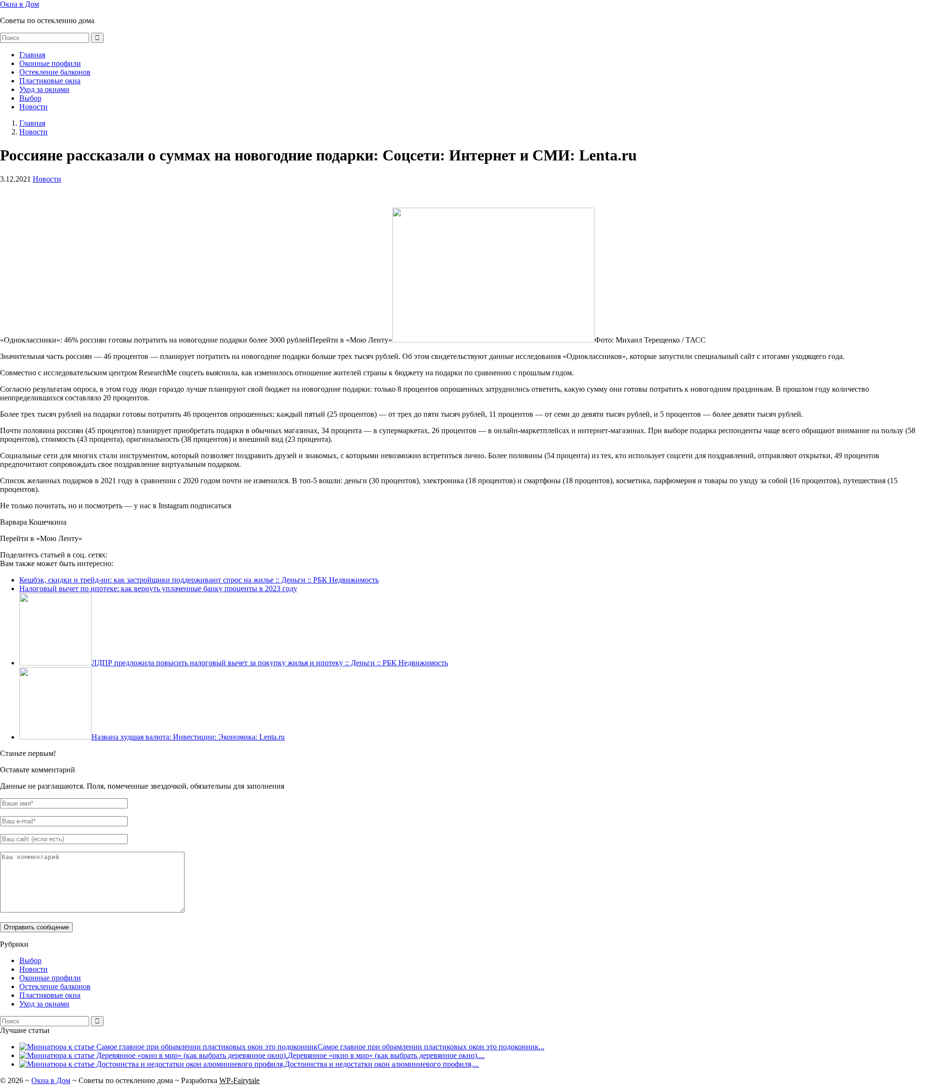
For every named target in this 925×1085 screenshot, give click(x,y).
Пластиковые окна (49, 81)
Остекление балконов (55, 72)
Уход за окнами (44, 89)
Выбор (30, 98)
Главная (32, 55)
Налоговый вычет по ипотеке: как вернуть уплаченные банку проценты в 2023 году (158, 588)
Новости (33, 107)
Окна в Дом (19, 4)
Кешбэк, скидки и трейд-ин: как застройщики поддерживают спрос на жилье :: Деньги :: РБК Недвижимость (199, 580)
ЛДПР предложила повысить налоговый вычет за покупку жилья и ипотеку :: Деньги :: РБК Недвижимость (270, 663)
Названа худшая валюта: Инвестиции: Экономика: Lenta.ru (188, 737)
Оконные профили (50, 63)
